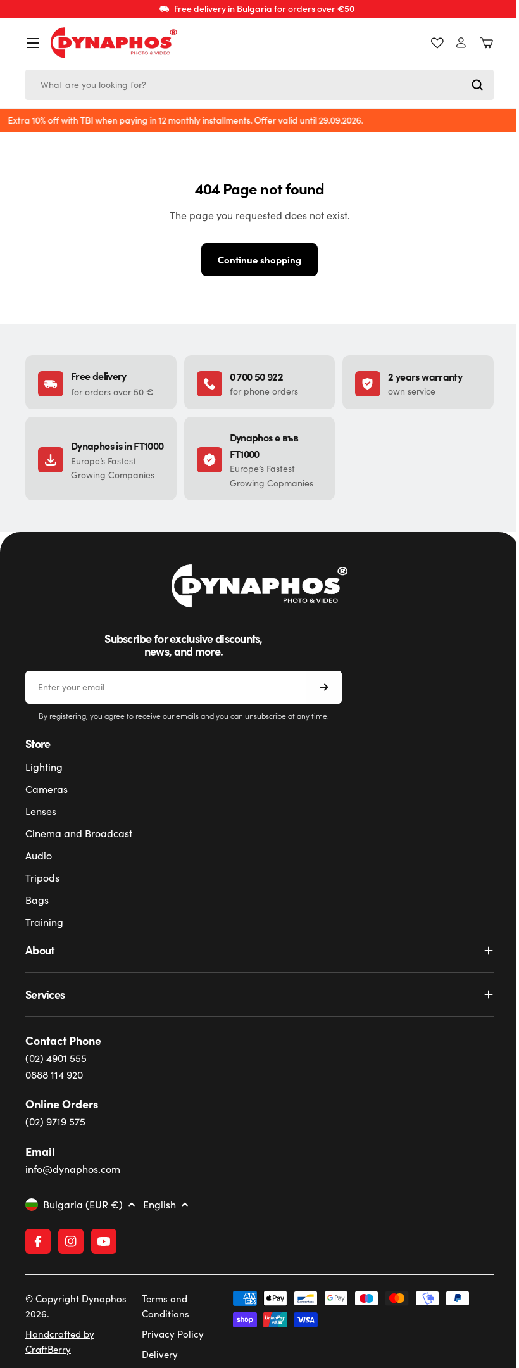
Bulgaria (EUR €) (83, 1204)
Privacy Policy (171, 1333)
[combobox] (254, 85)
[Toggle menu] (33, 43)
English (159, 1205)
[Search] (467, 85)
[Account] (451, 42)
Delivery (158, 1354)
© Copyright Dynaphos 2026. (61, 1306)
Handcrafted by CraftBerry (59, 1341)
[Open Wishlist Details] (428, 43)
